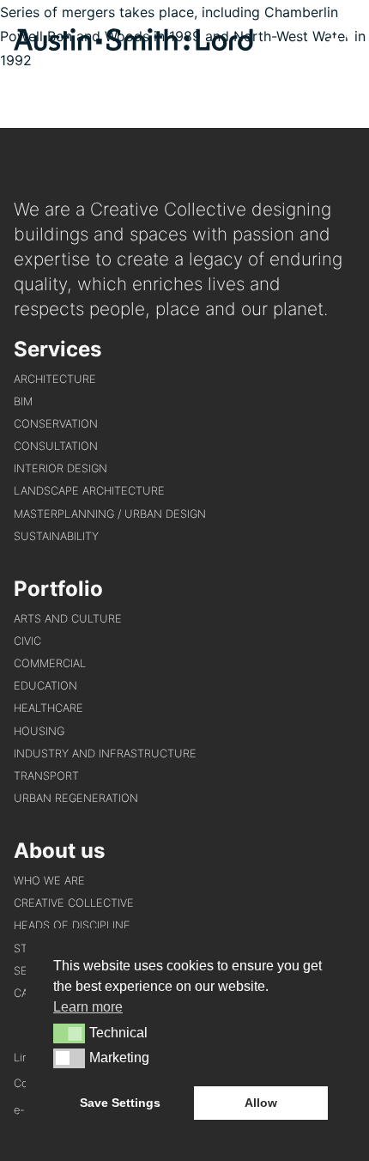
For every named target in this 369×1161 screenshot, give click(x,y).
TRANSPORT (46, 775)
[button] (342, 43)
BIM (23, 401)
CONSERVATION (56, 423)
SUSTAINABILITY (56, 536)
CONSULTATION (56, 446)
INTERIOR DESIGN (60, 468)
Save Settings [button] (120, 1102)
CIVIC (27, 641)
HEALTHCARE (48, 708)
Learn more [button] (88, 1007)
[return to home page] (133, 45)
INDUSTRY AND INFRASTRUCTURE (105, 753)
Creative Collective (74, 903)
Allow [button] (261, 1102)
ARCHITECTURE (55, 379)
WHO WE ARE (49, 880)
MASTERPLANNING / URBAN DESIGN (110, 514)
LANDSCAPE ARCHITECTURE (89, 490)
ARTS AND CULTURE (68, 618)
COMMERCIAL (50, 663)
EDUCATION (45, 685)
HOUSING (39, 731)
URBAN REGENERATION (76, 798)
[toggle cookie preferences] (69, 1033)
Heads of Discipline (72, 925)
